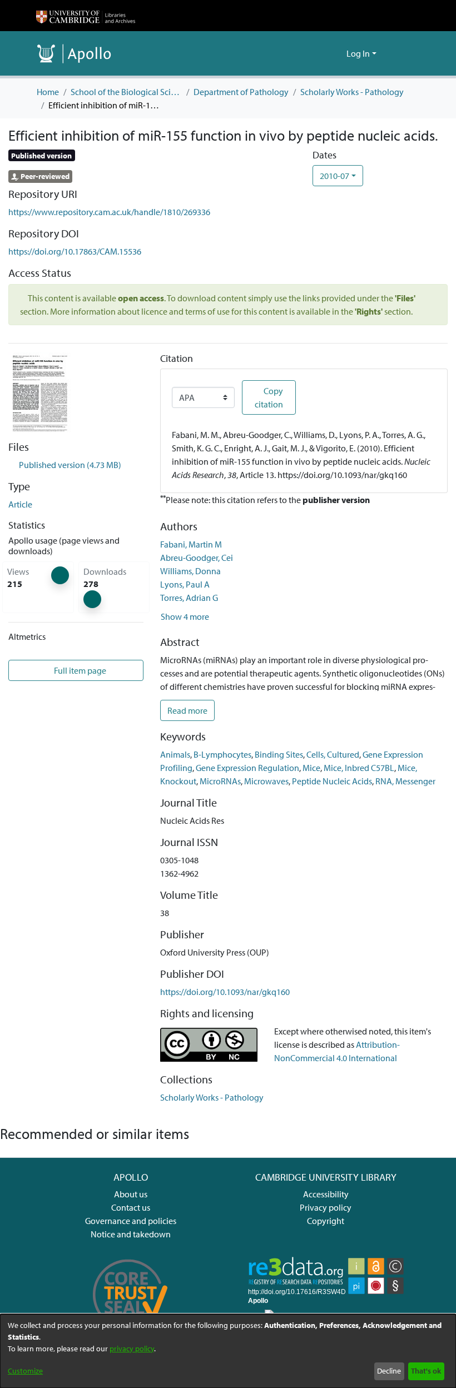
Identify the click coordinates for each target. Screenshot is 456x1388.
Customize (25, 1371)
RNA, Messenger (405, 781)
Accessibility (326, 1194)
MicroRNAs (220, 781)
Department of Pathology (241, 91)
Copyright (325, 1220)
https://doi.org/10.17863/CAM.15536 (74, 251)
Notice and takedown (131, 1234)
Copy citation (269, 397)
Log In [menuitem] (358, 53)
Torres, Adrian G (189, 597)
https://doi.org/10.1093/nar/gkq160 (225, 991)
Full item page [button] (79, 670)
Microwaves (266, 781)
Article (20, 504)
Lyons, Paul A (185, 584)
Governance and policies (130, 1220)
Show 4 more (185, 616)
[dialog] (228, 1351)
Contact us (130, 1207)
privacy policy (132, 1349)
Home (48, 91)
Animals (175, 754)
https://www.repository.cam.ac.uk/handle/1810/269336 (109, 211)
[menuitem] (336, 53)
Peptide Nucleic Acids (332, 781)
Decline (389, 1371)
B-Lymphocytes (222, 754)
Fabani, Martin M (191, 544)
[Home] (85, 15)
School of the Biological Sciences (126, 91)
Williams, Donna (190, 570)
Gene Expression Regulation (247, 767)
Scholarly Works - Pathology (352, 91)
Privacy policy (325, 1207)
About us (130, 1194)
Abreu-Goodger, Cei (196, 557)
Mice (311, 767)
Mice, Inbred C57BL (359, 767)
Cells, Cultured (332, 754)
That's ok (426, 1371)
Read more (187, 710)
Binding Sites (279, 754)
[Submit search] (320, 53)
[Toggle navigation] (404, 53)
